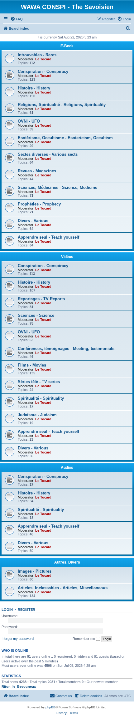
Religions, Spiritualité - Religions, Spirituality (62, 104)
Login (7, 609)
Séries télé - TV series (39, 381)
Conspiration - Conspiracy (43, 71)
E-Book (67, 46)
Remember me (84, 639)
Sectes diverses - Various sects (48, 154)
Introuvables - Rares (37, 55)
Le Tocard (43, 59)
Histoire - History (34, 88)
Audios (67, 467)
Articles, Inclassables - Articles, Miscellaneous (63, 587)
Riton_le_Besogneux (19, 686)
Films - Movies (32, 365)
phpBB (50, 707)
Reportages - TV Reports (41, 298)
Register (26, 609)
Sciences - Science (36, 315)
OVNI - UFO (29, 121)
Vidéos (67, 257)
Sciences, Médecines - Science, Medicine (57, 187)
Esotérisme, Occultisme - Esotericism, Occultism (65, 137)
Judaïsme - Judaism (37, 415)
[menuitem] (16, 19)
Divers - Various (33, 220)
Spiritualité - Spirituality (41, 398)
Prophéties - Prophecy (39, 204)
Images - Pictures (34, 571)
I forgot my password (18, 639)
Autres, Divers (67, 562)
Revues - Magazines (37, 171)
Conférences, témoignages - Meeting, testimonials (66, 348)
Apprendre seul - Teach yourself (48, 237)
